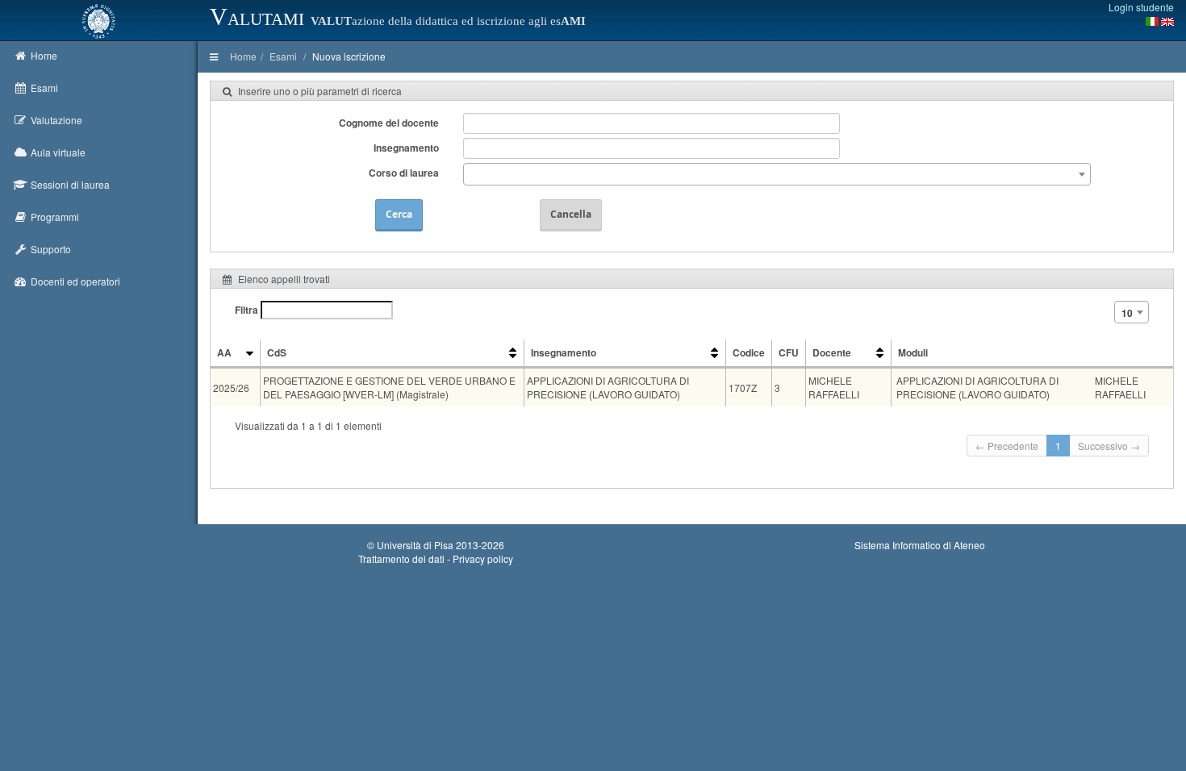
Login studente (1141, 7)
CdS (276, 352)
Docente (831, 352)
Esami (283, 56)
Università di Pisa (415, 545)
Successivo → (1109, 445)
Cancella (570, 214)
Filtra (248, 309)
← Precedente (1006, 445)
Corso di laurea (404, 172)
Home (243, 56)
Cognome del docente (389, 122)
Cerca (399, 214)
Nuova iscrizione (349, 56)
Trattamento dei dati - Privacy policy (435, 558)
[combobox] (777, 174)
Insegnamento (406, 147)
